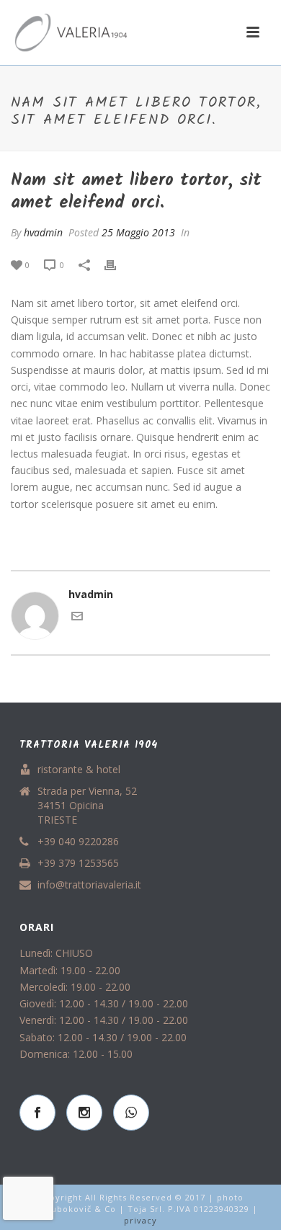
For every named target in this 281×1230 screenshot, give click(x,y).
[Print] (117, 264)
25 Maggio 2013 (138, 232)
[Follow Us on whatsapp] (131, 1113)
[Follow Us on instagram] (84, 1113)
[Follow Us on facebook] (37, 1113)
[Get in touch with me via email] (77, 618)
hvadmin (43, 232)
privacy (140, 1220)
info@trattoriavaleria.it (89, 884)
